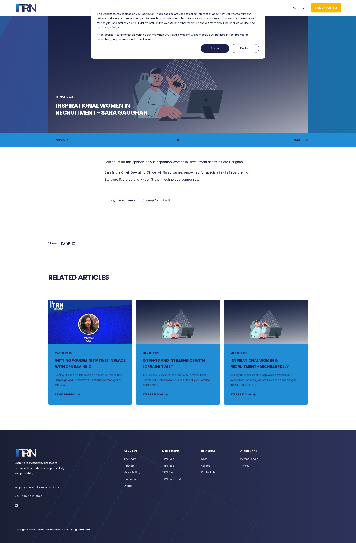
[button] (7, 536)
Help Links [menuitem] (208, 450)
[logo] (25, 453)
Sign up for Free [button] (326, 7)
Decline (245, 48)
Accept (215, 48)
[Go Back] (178, 140)
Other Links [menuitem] (248, 450)
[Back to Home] (25, 8)
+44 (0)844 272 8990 (28, 496)
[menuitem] (141, 452)
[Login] (303, 7)
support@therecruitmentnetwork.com (37, 487)
